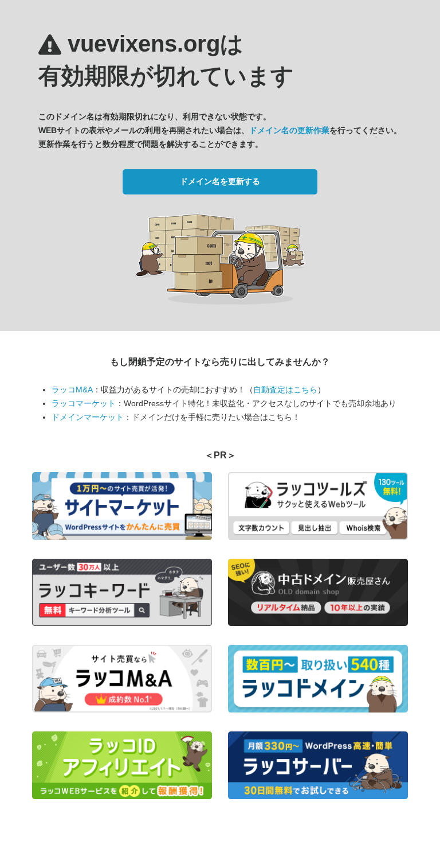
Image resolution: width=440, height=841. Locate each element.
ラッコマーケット (84, 403)
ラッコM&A (72, 389)
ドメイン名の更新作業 (289, 130)
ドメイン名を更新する (220, 181)
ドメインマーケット (88, 417)
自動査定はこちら (285, 389)
